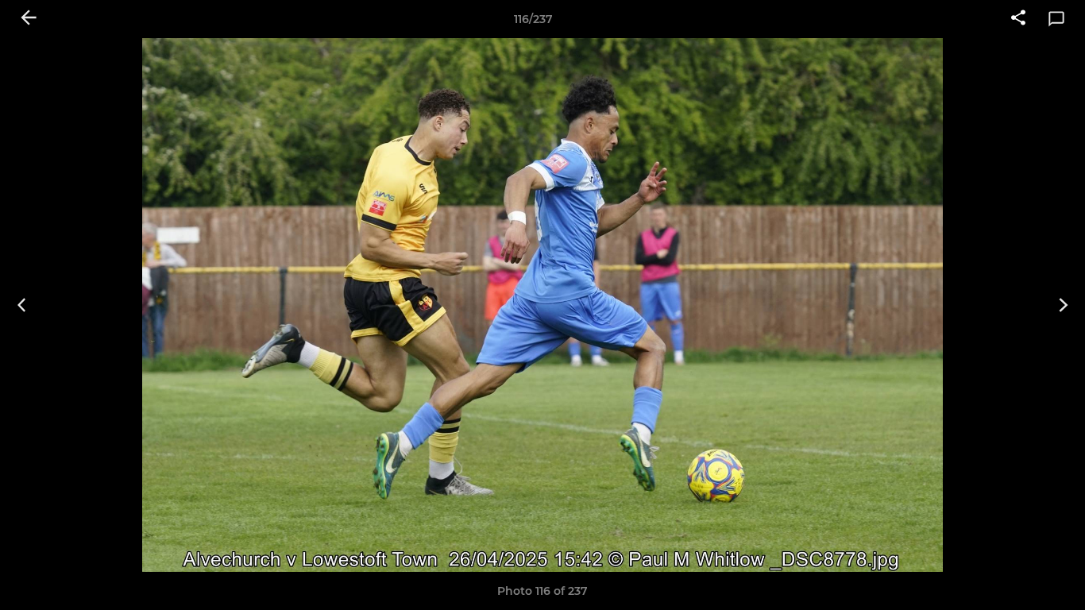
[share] (1018, 19)
